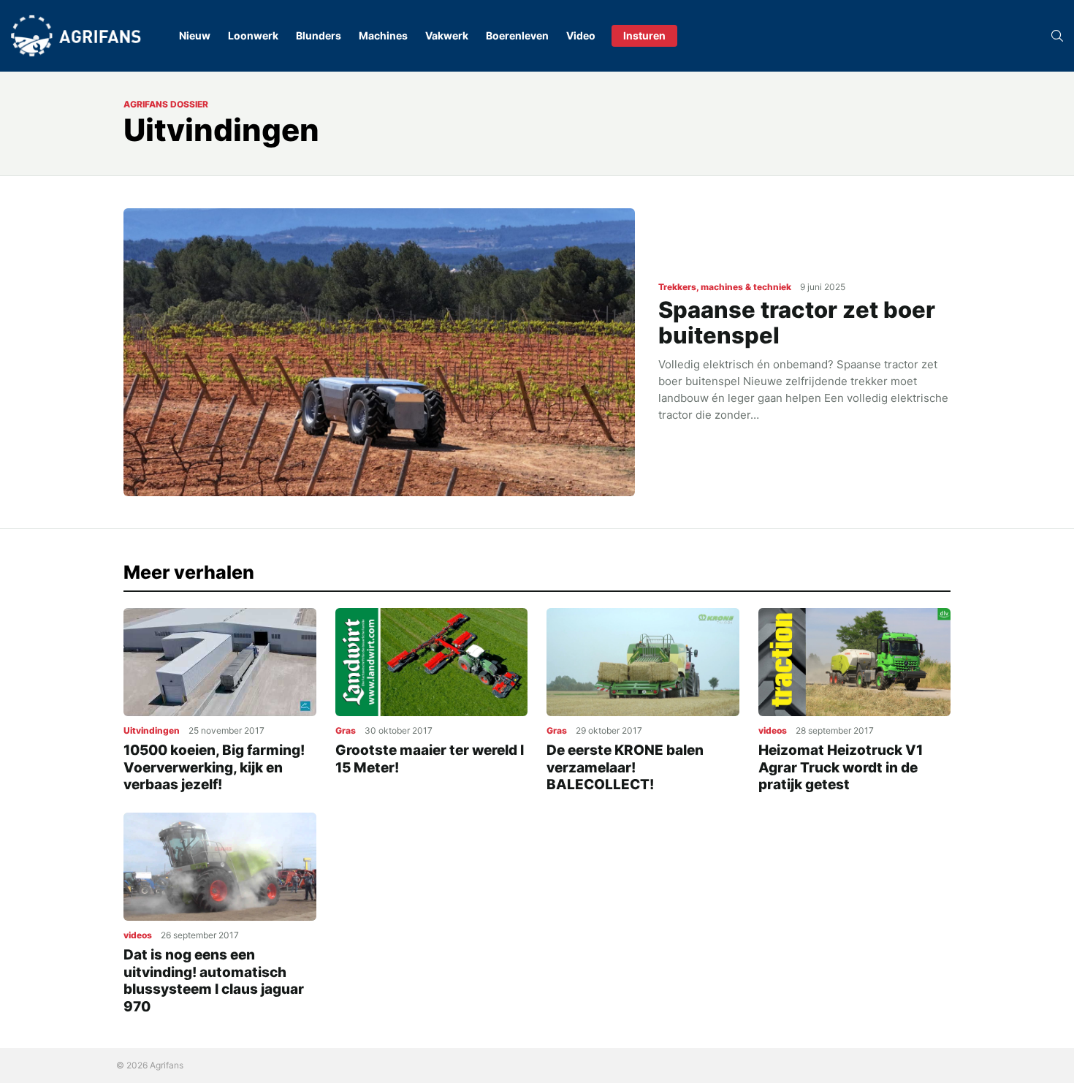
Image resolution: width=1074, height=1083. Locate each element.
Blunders (318, 35)
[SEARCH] (1057, 36)
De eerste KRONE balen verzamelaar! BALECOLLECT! (625, 768)
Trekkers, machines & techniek (724, 286)
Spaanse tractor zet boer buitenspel (796, 322)
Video (580, 35)
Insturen (644, 35)
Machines (383, 35)
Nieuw (194, 35)
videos (772, 730)
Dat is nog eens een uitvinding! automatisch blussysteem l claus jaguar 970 (213, 980)
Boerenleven (517, 35)
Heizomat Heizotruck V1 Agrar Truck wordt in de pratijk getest (840, 768)
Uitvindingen (151, 730)
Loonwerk (253, 35)
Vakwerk (446, 35)
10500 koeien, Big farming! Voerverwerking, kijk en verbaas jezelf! (214, 768)
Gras (345, 730)
